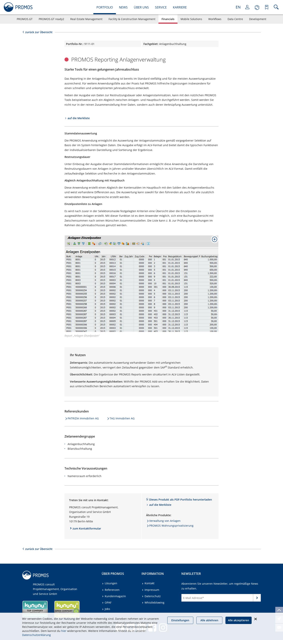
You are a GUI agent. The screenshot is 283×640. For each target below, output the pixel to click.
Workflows (214, 19)
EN (238, 7)
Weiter (257, 598)
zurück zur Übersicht (39, 32)
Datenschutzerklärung (36, 635)
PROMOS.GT (25, 19)
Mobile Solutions (191, 19)
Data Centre (235, 19)
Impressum (152, 590)
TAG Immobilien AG (122, 418)
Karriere (180, 7)
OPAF (108, 602)
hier (63, 631)
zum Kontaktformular (87, 528)
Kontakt (149, 583)
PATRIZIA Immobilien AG (83, 418)
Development (257, 19)
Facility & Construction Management (132, 19)
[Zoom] (213, 240)
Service (161, 7)
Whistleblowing (154, 602)
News (123, 7)
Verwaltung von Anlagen (165, 520)
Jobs (107, 609)
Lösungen (111, 583)
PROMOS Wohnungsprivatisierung (171, 525)
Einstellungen (180, 620)
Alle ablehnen (209, 620)
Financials (168, 19)
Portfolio (104, 7)
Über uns (141, 7)
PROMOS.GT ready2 (51, 19)
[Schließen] (255, 619)
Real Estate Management (86, 19)
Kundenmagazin (115, 596)
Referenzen (112, 590)
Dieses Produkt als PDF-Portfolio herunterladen (180, 499)
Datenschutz (153, 596)
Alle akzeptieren (238, 620)
